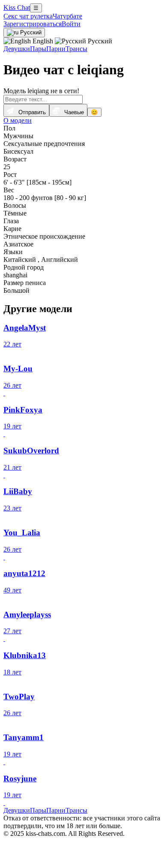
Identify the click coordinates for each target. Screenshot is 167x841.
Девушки (16, 48)
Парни (56, 48)
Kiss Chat (16, 7)
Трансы (76, 48)
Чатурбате (67, 16)
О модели (17, 120)
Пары (38, 48)
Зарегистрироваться (32, 23)
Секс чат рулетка (28, 16)
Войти (71, 23)
